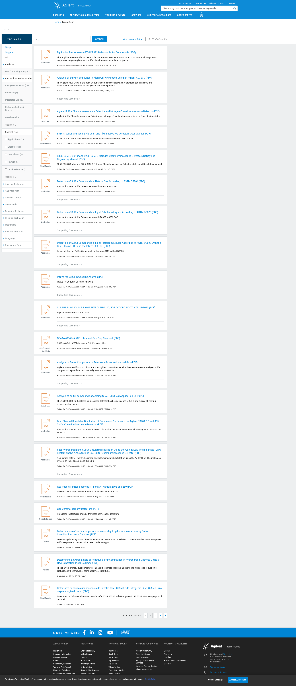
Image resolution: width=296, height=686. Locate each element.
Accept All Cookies (237, 679)
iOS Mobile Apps (88, 673)
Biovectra (168, 654)
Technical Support (143, 654)
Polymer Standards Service (175, 660)
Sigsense (167, 664)
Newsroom (57, 651)
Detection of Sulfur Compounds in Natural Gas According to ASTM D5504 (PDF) (101, 181)
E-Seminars (85, 660)
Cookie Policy (150, 679)
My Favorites (114, 660)
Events (83, 657)
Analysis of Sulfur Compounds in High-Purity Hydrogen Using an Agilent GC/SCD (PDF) (104, 77)
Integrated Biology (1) (15, 99)
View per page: (131, 39)
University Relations (61, 670)
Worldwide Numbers (218, 672)
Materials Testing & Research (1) (14, 109)
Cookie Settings (215, 679)
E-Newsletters (86, 667)
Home (56, 22)
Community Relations (62, 664)
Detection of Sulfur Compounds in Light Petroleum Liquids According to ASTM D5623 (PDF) (107, 212)
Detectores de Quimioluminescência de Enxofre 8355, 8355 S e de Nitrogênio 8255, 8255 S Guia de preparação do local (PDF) (109, 589)
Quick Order (113, 654)
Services (137, 15)
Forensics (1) (11, 92)
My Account (114, 657)
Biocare (167, 651)
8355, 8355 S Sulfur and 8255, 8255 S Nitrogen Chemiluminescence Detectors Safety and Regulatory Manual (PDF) (106, 157)
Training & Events (115, 15)
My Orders (113, 664)
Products (58, 15)
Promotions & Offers (117, 670)
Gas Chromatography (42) (18, 71)
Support (9, 52)
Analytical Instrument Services (145, 661)
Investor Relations (60, 657)
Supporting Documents (68, 98)
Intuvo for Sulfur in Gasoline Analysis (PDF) (81, 276)
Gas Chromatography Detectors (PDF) (78, 508)
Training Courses (88, 664)
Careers (56, 660)
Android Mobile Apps (90, 670)
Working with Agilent (62, 667)
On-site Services (142, 657)
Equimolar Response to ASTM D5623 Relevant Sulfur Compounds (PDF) (96, 52)
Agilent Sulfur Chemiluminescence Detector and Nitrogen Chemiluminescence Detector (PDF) (108, 111)
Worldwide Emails (217, 667)
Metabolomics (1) (13, 117)
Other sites (227, 654)
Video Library (86, 654)
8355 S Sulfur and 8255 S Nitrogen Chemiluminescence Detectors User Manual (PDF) (104, 133)
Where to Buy (114, 667)
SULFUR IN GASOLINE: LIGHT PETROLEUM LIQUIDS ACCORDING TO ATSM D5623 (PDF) (106, 307)
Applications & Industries (85, 15)
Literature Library (88, 651)
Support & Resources (159, 15)
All (6, 57)
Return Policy (114, 673)
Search (99, 39)
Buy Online (113, 651)
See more (10, 124)
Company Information (62, 654)
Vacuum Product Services (146, 666)
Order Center (184, 15)
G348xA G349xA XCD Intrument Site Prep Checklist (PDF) (88, 338)
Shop (8, 47)
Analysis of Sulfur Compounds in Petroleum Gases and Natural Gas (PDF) (97, 362)
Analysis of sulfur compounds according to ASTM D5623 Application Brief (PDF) (101, 395)
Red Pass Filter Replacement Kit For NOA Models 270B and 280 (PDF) (95, 486)
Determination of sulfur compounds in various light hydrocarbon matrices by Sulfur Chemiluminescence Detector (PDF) (102, 532)
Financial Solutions (144, 669)
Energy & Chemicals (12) (17, 85)
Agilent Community (144, 651)
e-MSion (167, 657)
